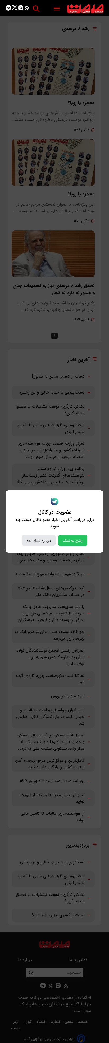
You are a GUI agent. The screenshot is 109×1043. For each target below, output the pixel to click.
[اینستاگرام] (20, 9)
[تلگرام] (8, 9)
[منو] (56, 9)
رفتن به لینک (73, 540)
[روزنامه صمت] (85, 9)
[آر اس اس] (27, 9)
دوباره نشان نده (39, 540)
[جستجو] (36, 8)
